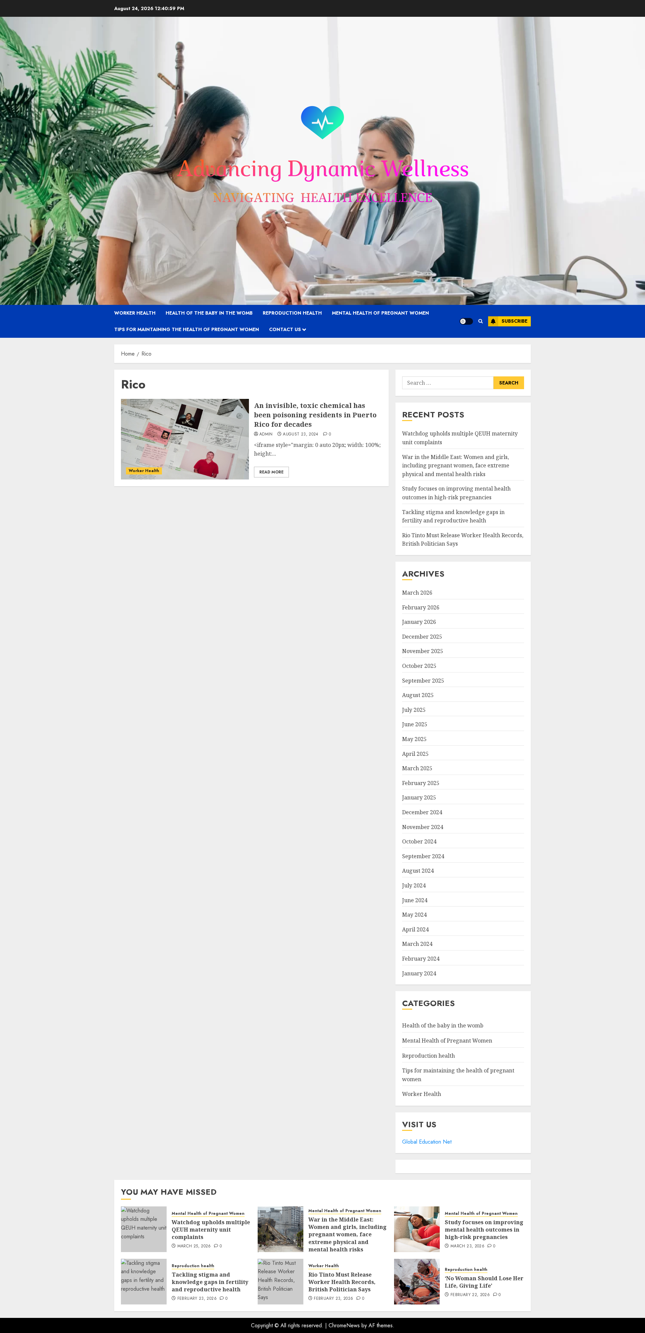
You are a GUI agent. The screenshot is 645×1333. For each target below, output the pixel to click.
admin (266, 434)
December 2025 (422, 636)
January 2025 (419, 797)
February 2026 (420, 607)
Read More (271, 472)
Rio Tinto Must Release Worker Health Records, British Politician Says (342, 1282)
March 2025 (417, 768)
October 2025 (419, 666)
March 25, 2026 (194, 1246)
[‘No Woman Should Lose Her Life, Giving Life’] (417, 1281)
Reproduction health (292, 313)
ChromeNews (344, 1325)
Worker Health (135, 313)
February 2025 (420, 783)
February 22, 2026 (470, 1295)
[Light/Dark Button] (466, 321)
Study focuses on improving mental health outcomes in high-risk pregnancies (484, 1230)
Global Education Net (427, 1142)
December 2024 (422, 812)
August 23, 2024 (300, 434)
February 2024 (420, 958)
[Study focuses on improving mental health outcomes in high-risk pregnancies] (417, 1229)
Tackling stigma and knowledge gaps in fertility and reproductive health (210, 1282)
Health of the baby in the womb (209, 313)
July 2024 (414, 885)
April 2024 (415, 929)
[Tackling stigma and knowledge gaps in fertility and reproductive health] (144, 1281)
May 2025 (414, 739)
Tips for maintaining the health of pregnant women (186, 329)
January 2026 (419, 622)
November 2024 (422, 827)
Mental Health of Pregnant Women (380, 313)
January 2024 (419, 973)
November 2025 (422, 651)
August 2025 (418, 695)
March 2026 (417, 592)
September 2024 (423, 856)
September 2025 (423, 680)
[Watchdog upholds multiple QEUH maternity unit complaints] (144, 1229)
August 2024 (418, 870)
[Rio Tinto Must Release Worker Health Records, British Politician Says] (280, 1281)
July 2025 (414, 710)
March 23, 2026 (467, 1246)
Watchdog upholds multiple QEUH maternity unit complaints (211, 1230)
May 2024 (414, 914)
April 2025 (415, 753)
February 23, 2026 (197, 1298)
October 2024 (419, 841)
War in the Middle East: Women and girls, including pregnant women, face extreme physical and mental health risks (455, 465)
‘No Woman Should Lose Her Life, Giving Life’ (484, 1282)
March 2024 (417, 944)
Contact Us (285, 329)
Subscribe (514, 321)
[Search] (480, 321)
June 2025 (414, 724)
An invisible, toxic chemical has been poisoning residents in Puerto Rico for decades (315, 415)
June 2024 (414, 900)
